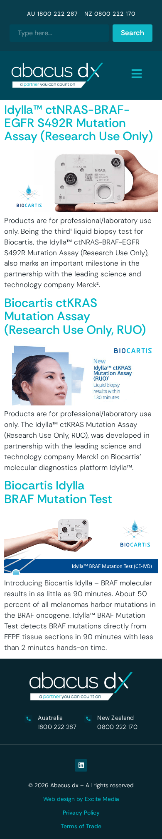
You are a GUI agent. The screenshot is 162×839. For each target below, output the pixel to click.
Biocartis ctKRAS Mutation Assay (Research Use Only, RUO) (75, 316)
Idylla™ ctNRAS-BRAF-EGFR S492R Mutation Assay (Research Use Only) (78, 123)
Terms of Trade (81, 826)
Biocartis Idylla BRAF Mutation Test (58, 491)
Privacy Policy (81, 812)
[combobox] (59, 33)
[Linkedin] (81, 765)
